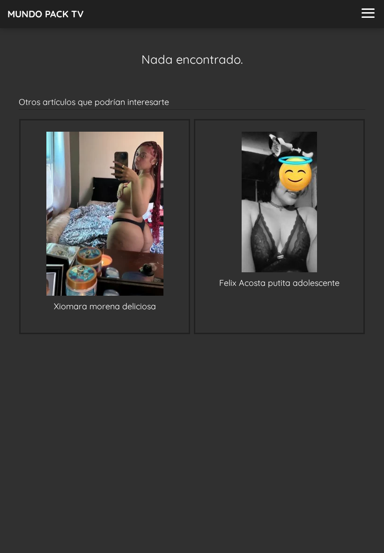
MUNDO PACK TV (45, 14)
